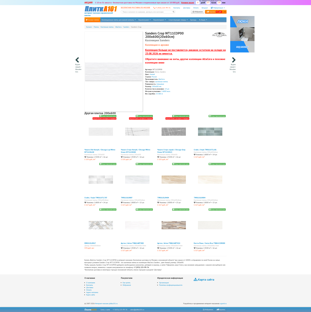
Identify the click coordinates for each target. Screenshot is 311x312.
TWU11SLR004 (199, 198)
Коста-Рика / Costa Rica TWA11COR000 (209, 243)
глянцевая (160, 84)
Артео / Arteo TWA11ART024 (168, 243)
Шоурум (205, 8)
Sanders (163, 72)
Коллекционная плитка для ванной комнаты (118, 20)
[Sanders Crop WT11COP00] (113, 71)
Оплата (196, 8)
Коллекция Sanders (157, 40)
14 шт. (167, 89)
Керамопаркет (159, 20)
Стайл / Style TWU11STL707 (95, 198)
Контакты (176, 8)
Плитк (90, 309)
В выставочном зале (108, 116)
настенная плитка (161, 81)
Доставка (186, 8)
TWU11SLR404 (163, 198)
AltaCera (161, 79)
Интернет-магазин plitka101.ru (106, 303)
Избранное (198, 12)
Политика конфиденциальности (170, 285)
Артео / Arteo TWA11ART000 (132, 243)
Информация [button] (218, 8)
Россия (154, 77)
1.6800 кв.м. (165, 91)
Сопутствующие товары (177, 20)
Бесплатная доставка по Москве (135, 7)
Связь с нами (105, 309)
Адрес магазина (92, 292)
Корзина (215, 12)
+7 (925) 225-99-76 (120, 309)
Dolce (157, 72)
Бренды (193, 20)
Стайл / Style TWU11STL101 (205, 150)
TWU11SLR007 (126, 198)
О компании (90, 283)
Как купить (126, 283)
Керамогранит (143, 20)
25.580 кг (159, 94)
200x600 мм (156, 86)
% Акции (202, 20)
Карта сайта (90, 295)
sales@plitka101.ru (137, 309)
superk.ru (223, 303)
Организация (164, 283)
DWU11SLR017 (90, 243)
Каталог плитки (93, 20)
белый (152, 74)
